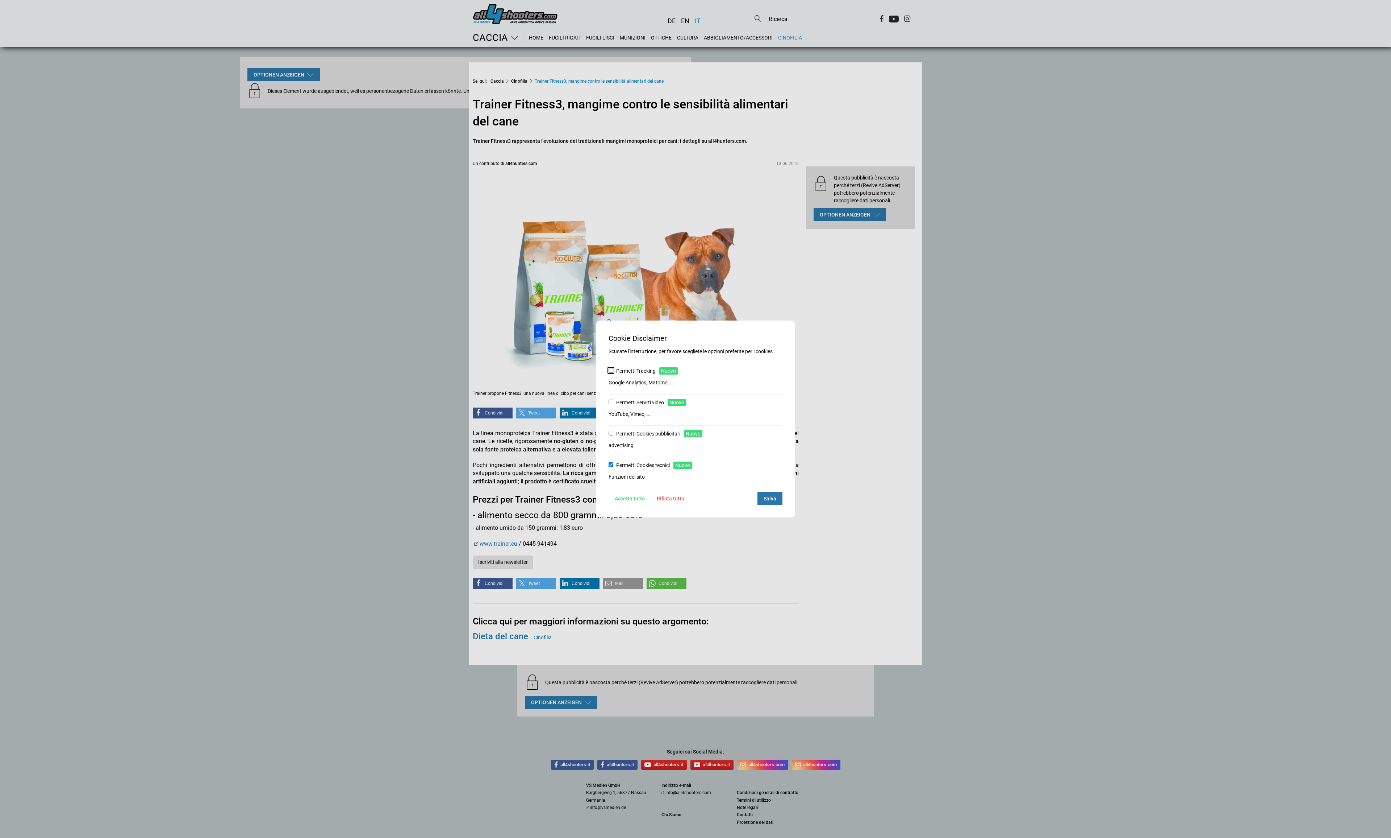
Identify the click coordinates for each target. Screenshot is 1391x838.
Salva (770, 498)
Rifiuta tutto (670, 498)
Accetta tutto (630, 498)
